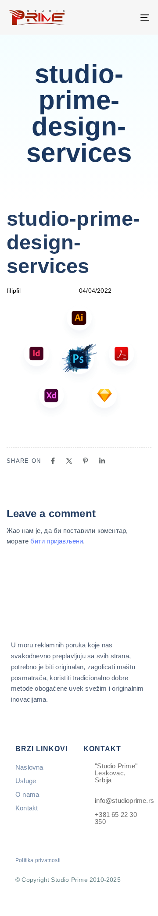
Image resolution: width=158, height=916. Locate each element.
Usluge (25, 781)
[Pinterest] (85, 461)
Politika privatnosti (38, 860)
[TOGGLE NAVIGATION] (125, 17)
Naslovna (29, 767)
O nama (27, 794)
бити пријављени (56, 541)
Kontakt (26, 808)
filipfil (14, 290)
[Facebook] (53, 461)
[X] (69, 461)
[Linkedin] (102, 461)
